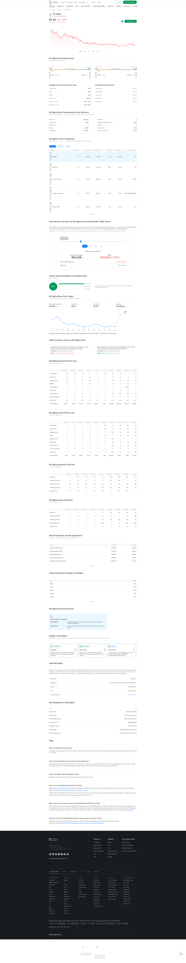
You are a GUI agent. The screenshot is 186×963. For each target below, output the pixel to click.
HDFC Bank (52, 884)
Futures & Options (98, 851)
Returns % (60, 146)
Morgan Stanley (56, 206)
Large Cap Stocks (112, 880)
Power (65, 894)
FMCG (65, 889)
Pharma (66, 884)
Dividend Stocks (112, 889)
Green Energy (82, 884)
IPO (88, 2)
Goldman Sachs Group (57, 193)
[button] (121, 21)
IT (64, 882)
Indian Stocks (70, 2)
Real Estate (66, 899)
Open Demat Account (130, 2)
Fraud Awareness (112, 854)
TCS (50, 889)
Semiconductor (82, 887)
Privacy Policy (126, 842)
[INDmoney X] (56, 854)
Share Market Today (128, 880)
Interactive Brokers (56, 179)
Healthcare (66, 913)
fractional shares (128, 810)
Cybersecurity (82, 896)
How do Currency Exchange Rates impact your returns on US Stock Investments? (81, 823)
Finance (66, 908)
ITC (50, 903)
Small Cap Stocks (112, 884)
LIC (50, 906)
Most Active (126, 887)
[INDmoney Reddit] (65, 854)
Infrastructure (67, 896)
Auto (65, 887)
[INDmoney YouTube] (59, 854)
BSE (65, 927)
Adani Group (96, 882)
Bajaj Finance (52, 896)
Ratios (68, 146)
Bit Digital (54, 156)
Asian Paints (52, 913)
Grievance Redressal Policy (129, 851)
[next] (135, 650)
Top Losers (125, 884)
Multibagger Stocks (113, 894)
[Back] (50, 9)
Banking (66, 880)
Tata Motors (52, 880)
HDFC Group (97, 891)
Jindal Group (97, 903)
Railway (66, 903)
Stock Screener (112, 899)
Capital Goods (67, 906)
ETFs (76, 2)
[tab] (54, 872)
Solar (80, 889)
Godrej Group (97, 899)
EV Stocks (81, 882)
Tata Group (96, 880)
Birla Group (96, 889)
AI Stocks (81, 880)
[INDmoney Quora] (68, 854)
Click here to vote (131, 694)
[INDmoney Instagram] (62, 854)
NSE (62, 927)
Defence (66, 891)
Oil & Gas (66, 910)
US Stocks (62, 2)
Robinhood (55, 167)
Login (118, 2)
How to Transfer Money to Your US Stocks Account (73, 790)
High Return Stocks (113, 891)
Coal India (51, 910)
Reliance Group (97, 884)
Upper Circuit (126, 894)
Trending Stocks (127, 899)
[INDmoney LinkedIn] (53, 854)
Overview (52, 146)
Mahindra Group (97, 894)
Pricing (99, 2)
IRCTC (50, 901)
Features (94, 2)
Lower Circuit (126, 896)
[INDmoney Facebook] (50, 854)
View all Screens (112, 896)
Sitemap (110, 856)
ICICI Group (96, 901)
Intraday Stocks (127, 903)
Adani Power (52, 899)
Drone (80, 891)
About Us (110, 842)
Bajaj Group (96, 887)
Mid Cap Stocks (112, 882)
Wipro (50, 908)
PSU (65, 901)
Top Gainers (126, 882)
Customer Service (113, 851)
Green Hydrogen (83, 894)
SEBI (58, 927)
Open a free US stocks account (62, 788)
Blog (109, 845)
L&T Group (96, 896)
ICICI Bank (51, 891)
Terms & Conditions (127, 845)
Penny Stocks (111, 887)
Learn (109, 848)
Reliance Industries (53, 882)
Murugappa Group (98, 906)
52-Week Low (126, 891)
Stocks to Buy (126, 901)
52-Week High (126, 889)
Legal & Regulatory (127, 848)
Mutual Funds (82, 2)
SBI (50, 887)
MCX (68, 927)
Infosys (51, 894)
